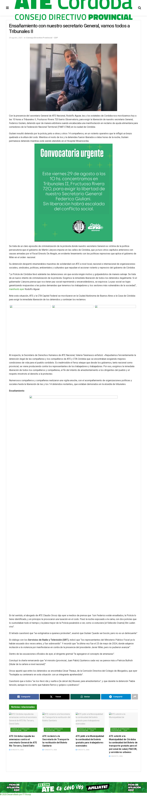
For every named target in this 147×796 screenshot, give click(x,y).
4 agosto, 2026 (83, 750)
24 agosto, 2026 (17, 750)
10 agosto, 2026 (50, 750)
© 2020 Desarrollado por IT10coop (15, 794)
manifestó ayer (16, 289)
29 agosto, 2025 (15, 38)
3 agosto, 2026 (116, 756)
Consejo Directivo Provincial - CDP (42, 38)
